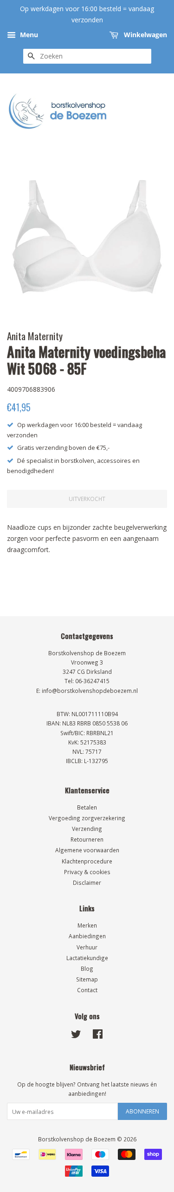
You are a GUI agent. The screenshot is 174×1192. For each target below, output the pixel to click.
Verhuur (87, 947)
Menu (28, 34)
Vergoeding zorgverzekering (87, 818)
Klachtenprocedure (87, 861)
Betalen (87, 807)
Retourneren (87, 839)
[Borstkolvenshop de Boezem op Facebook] (97, 1036)
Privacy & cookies (87, 872)
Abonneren (142, 1111)
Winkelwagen (144, 34)
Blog (87, 968)
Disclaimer (87, 882)
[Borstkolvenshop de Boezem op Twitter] (76, 1036)
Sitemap (87, 979)
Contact (87, 990)
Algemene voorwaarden (87, 850)
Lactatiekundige (87, 958)
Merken (87, 925)
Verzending (87, 828)
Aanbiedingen (87, 936)
